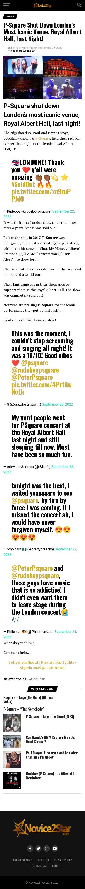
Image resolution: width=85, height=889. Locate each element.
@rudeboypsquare (35, 370)
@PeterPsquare (32, 377)
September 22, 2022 (57, 404)
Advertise (43, 860)
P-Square (43, 138)
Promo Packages (22, 860)
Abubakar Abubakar (22, 50)
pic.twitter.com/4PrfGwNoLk (41, 387)
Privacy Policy (63, 860)
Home (55, 866)
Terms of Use (39, 866)
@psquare (34, 362)
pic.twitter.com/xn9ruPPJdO (41, 194)
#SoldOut (23, 184)
